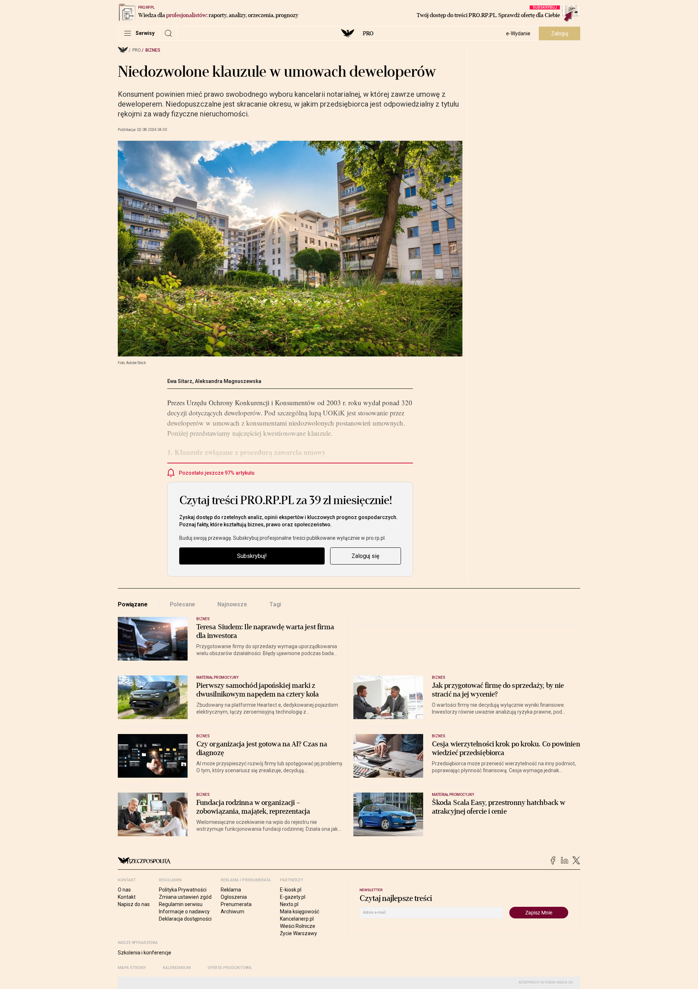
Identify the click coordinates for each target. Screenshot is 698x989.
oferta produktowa (230, 967)
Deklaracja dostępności (185, 919)
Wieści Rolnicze (297, 926)
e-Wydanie (518, 33)
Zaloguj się (365, 556)
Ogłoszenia (234, 897)
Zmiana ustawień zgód (185, 897)
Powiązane (133, 604)
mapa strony (132, 967)
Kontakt (127, 897)
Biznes (152, 50)
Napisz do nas (134, 904)
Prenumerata (236, 904)
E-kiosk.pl (290, 890)
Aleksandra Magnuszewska (228, 381)
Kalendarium (177, 967)
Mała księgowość (299, 911)
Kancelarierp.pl (297, 919)
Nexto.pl (289, 904)
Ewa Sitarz (179, 381)
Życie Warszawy (298, 933)
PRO (368, 33)
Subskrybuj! (252, 556)
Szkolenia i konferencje (144, 953)
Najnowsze (232, 604)
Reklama (231, 890)
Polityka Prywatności (182, 890)
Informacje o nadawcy (184, 911)
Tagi (275, 604)
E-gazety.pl (292, 897)
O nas (124, 890)
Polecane (183, 604)
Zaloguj (559, 33)
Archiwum (232, 911)
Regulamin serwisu (180, 904)
